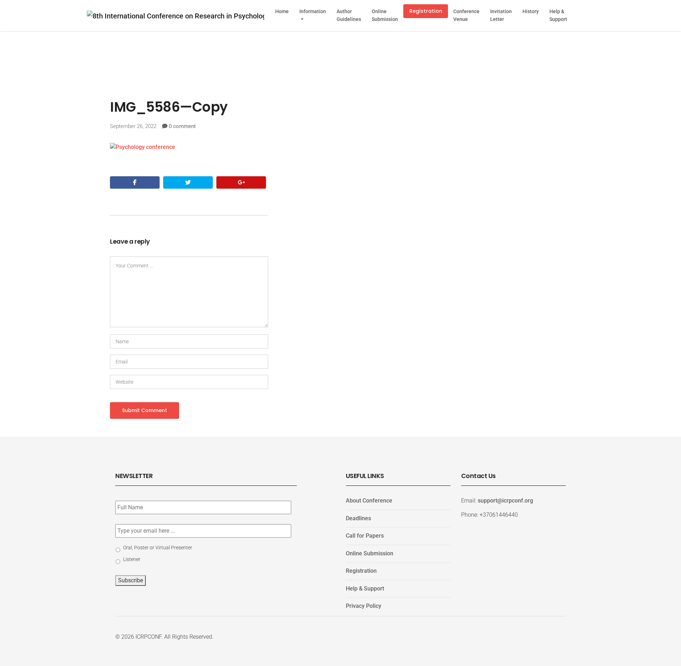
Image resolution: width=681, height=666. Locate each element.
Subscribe (130, 580)
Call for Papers (365, 535)
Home (282, 12)
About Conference (369, 500)
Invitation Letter (501, 15)
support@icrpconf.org (505, 500)
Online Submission (385, 15)
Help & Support (558, 15)
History (530, 12)
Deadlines (358, 518)
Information (312, 12)
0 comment (182, 126)
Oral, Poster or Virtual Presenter (157, 547)
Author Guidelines (349, 15)
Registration (425, 11)
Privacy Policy (363, 606)
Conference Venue (466, 15)
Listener (131, 559)
